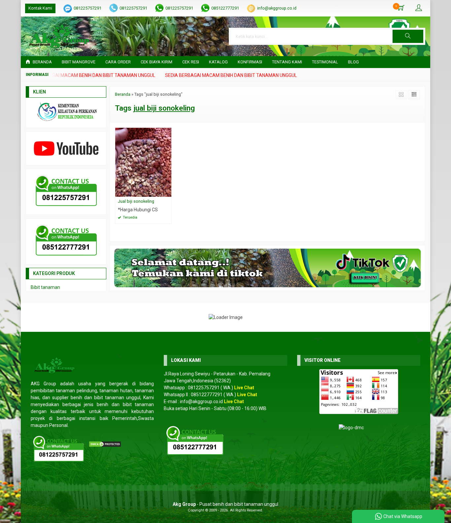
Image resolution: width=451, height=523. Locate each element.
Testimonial (325, 61)
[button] (408, 36)
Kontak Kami (40, 8)
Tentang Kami (287, 61)
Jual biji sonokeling (136, 201)
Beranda (42, 61)
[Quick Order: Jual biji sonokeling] (167, 191)
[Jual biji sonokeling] (143, 161)
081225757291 (87, 8)
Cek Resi (190, 61)
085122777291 (225, 8)
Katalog (218, 61)
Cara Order (118, 61)
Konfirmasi (250, 61)
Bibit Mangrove (78, 61)
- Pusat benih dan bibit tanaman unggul (225, 504)
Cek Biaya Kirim (156, 61)
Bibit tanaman (45, 287)
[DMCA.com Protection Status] (104, 443)
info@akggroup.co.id (276, 8)
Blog (353, 61)
